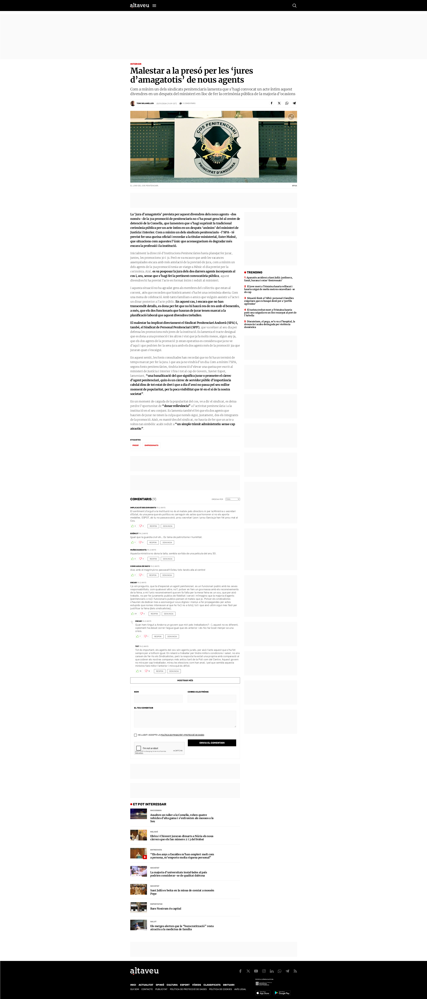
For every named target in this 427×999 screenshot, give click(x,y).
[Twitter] (279, 103)
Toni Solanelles (145, 103)
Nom (136, 692)
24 (136, 614)
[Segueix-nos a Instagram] (264, 971)
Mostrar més (185, 680)
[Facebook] (271, 103)
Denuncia (167, 526)
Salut (153, 922)
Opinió (160, 984)
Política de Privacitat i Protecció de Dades (182, 735)
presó (135, 445)
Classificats (212, 984)
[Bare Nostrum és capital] (138, 907)
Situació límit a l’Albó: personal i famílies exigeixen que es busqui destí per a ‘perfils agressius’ (269, 301)
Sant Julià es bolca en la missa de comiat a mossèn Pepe (182, 892)
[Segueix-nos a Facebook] (240, 971)
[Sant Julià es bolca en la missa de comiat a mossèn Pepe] (138, 889)
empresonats (151, 445)
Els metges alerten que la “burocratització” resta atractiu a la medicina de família (182, 928)
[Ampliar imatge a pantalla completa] (291, 117)
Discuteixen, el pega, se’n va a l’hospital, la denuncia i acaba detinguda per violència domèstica (269, 324)
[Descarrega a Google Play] (282, 992)
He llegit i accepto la (170, 735)
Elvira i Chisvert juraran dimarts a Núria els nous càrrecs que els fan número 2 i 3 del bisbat (181, 838)
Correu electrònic (198, 692)
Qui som (134, 989)
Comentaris (189, 103)
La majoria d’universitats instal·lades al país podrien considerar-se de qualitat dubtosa (178, 874)
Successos (155, 810)
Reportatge (156, 904)
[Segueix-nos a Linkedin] (272, 971)
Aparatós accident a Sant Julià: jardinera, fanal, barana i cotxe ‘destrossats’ (268, 279)
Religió (154, 832)
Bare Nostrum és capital (165, 908)
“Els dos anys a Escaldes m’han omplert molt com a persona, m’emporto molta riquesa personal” (182, 856)
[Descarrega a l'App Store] (262, 992)
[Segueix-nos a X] (248, 971)
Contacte (147, 989)
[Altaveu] (139, 5)
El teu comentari (143, 708)
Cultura (172, 984)
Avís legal (240, 989)
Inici (133, 984)
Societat (154, 868)
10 (140, 671)
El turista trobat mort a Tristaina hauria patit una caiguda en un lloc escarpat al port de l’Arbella (270, 312)
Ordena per (217, 499)
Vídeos (196, 984)
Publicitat (161, 989)
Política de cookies (220, 989)
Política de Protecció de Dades (188, 989)
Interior (135, 64)
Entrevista (156, 850)
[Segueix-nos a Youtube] (256, 971)
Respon (153, 526)
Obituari (229, 984)
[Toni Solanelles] (133, 103)
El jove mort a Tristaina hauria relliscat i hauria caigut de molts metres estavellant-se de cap (269, 289)
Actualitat (146, 984)
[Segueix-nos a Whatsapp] (279, 971)
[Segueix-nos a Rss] (295, 971)
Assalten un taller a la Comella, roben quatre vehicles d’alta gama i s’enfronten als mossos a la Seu (182, 818)
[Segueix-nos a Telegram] (287, 971)
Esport (185, 984)
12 (149, 671)
